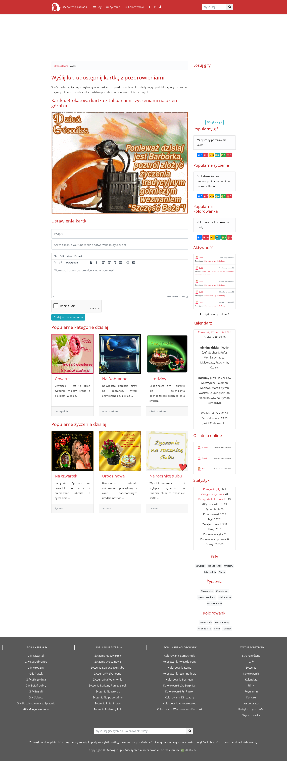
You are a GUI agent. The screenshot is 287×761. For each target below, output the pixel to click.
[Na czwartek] (72, 451)
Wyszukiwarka (251, 715)
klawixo (205, 447)
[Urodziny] (167, 354)
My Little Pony (222, 622)
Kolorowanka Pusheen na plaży (213, 224)
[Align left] (103, 262)
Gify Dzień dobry (36, 685)
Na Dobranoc (114, 378)
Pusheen (227, 628)
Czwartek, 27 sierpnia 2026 (214, 332)
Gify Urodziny (36, 667)
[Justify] (120, 262)
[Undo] (55, 262)
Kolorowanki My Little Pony (214, 261)
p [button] (53, 296)
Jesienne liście (204, 628)
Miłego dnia (210, 572)
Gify (98, 7)
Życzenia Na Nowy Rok (108, 709)
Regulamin (251, 691)
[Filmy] (149, 7)
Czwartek (63, 378)
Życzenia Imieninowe (108, 703)
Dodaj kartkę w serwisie (68, 317)
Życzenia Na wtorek (108, 691)
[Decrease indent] (128, 262)
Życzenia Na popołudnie (108, 697)
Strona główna (251, 655)
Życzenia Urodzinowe (108, 661)
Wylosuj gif (215, 122)
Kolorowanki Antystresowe (179, 703)
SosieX (204, 458)
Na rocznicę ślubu (165, 476)
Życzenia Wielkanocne (107, 673)
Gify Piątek (36, 673)
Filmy (251, 685)
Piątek (222, 572)
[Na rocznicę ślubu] (167, 451)
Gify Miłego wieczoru (36, 709)
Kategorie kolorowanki (212, 499)
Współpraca (251, 703)
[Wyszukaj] (229, 7)
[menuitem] (55, 256)
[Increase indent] (133, 262)
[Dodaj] (155, 7)
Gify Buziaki (36, 691)
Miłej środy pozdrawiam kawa (212, 142)
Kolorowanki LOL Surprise (179, 685)
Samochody (206, 622)
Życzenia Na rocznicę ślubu (107, 667)
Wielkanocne (224, 597)
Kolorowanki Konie (179, 667)
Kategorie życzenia (212, 494)
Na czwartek (66, 476)
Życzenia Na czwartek (108, 655)
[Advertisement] (143, 36)
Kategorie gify (211, 489)
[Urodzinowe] (120, 451)
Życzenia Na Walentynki (107, 679)
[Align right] (115, 262)
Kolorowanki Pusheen (179, 679)
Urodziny (157, 378)
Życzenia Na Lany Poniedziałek (107, 685)
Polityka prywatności (251, 709)
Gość (201, 257)
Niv (203, 469)
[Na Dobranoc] (120, 354)
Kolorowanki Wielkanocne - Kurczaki (179, 709)
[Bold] (91, 262)
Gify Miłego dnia (36, 679)
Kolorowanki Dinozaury (179, 697)
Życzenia (114, 7)
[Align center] (109, 262)
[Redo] (60, 262)
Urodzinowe (113, 476)
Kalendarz (251, 679)
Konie (217, 628)
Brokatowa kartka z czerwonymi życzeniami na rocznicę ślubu (213, 181)
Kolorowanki (135, 7)
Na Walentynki (214, 603)
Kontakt (251, 697)
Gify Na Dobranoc (36, 661)
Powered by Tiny (176, 296)
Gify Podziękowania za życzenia (36, 703)
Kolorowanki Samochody (179, 655)
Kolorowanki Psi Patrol (179, 691)
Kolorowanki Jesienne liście (179, 673)
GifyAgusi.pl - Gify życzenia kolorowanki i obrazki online (143, 750)
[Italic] (96, 262)
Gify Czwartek (36, 655)
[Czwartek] (72, 354)
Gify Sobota (36, 697)
